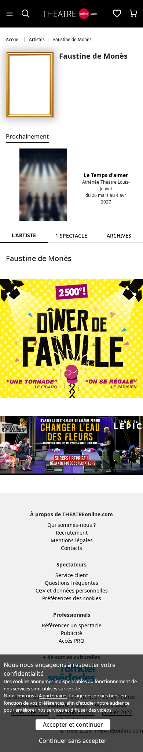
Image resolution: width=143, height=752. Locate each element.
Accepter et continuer (73, 724)
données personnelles (80, 590)
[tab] (71, 235)
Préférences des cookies (71, 598)
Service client (71, 575)
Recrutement (72, 532)
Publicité (71, 633)
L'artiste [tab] (24, 235)
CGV (40, 590)
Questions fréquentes (71, 582)
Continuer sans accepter (73, 741)
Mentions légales (72, 540)
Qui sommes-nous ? (71, 524)
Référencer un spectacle (72, 625)
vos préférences (47, 703)
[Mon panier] (133, 13)
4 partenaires (53, 695)
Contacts (71, 547)
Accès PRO (71, 640)
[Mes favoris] (117, 13)
